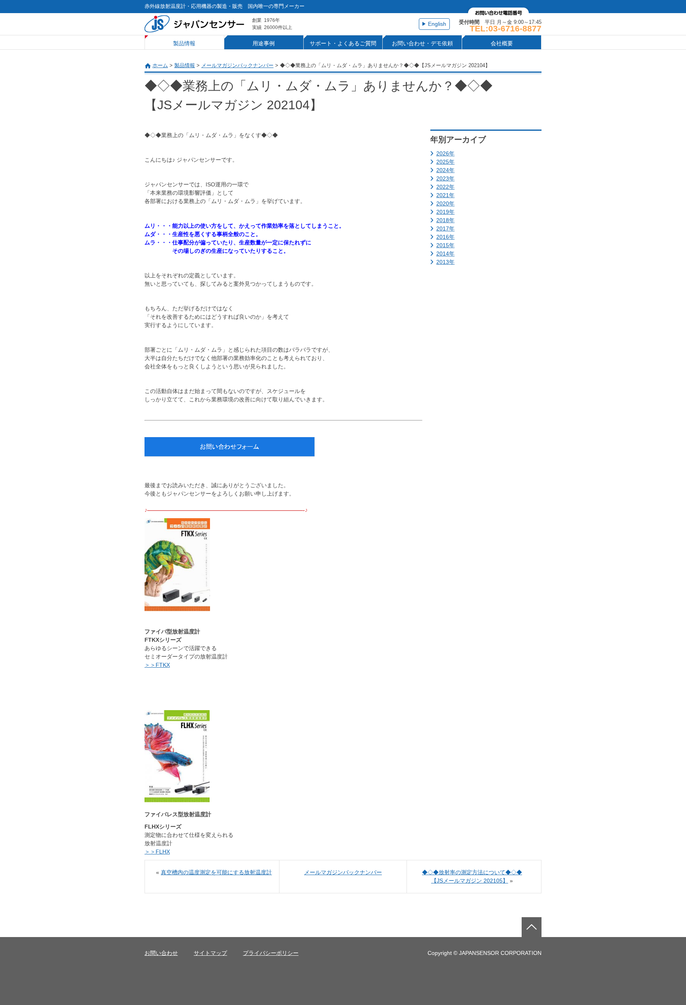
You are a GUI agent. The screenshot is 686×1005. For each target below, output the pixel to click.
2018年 (445, 220)
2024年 (445, 170)
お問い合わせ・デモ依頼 (422, 43)
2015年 (445, 245)
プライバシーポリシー (271, 953)
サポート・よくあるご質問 (343, 43)
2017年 (445, 228)
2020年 (445, 203)
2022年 (445, 187)
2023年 (445, 178)
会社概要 (502, 43)
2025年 (445, 162)
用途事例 (263, 43)
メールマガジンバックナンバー (237, 65)
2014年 (445, 253)
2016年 (445, 237)
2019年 (445, 212)
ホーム (160, 65)
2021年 (445, 195)
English (437, 24)
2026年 (445, 153)
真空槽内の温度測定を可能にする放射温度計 (216, 872)
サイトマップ (210, 953)
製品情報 (184, 43)
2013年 (445, 262)
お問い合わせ (161, 953)
